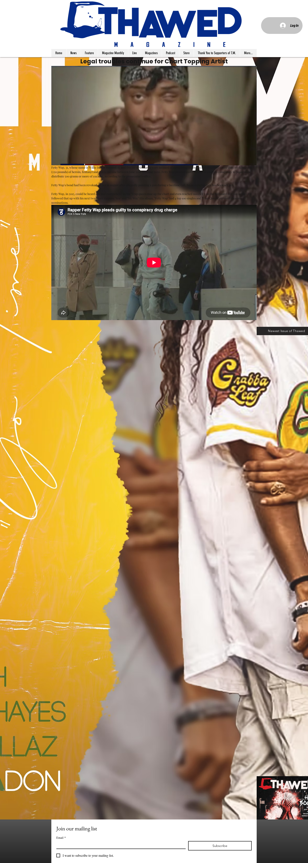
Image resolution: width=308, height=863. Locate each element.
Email (61, 837)
